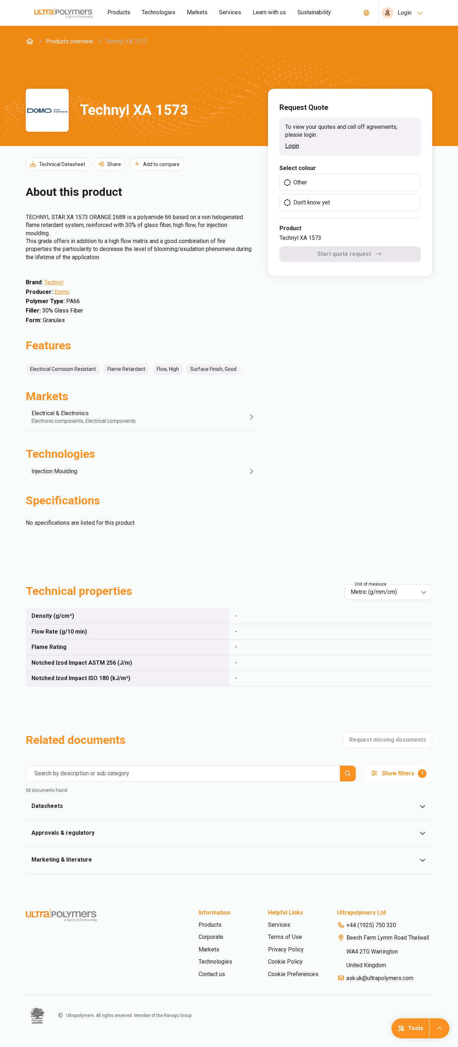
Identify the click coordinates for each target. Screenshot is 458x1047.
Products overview (69, 41)
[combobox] (383, 592)
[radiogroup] (350, 193)
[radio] (350, 182)
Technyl (53, 282)
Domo (61, 292)
